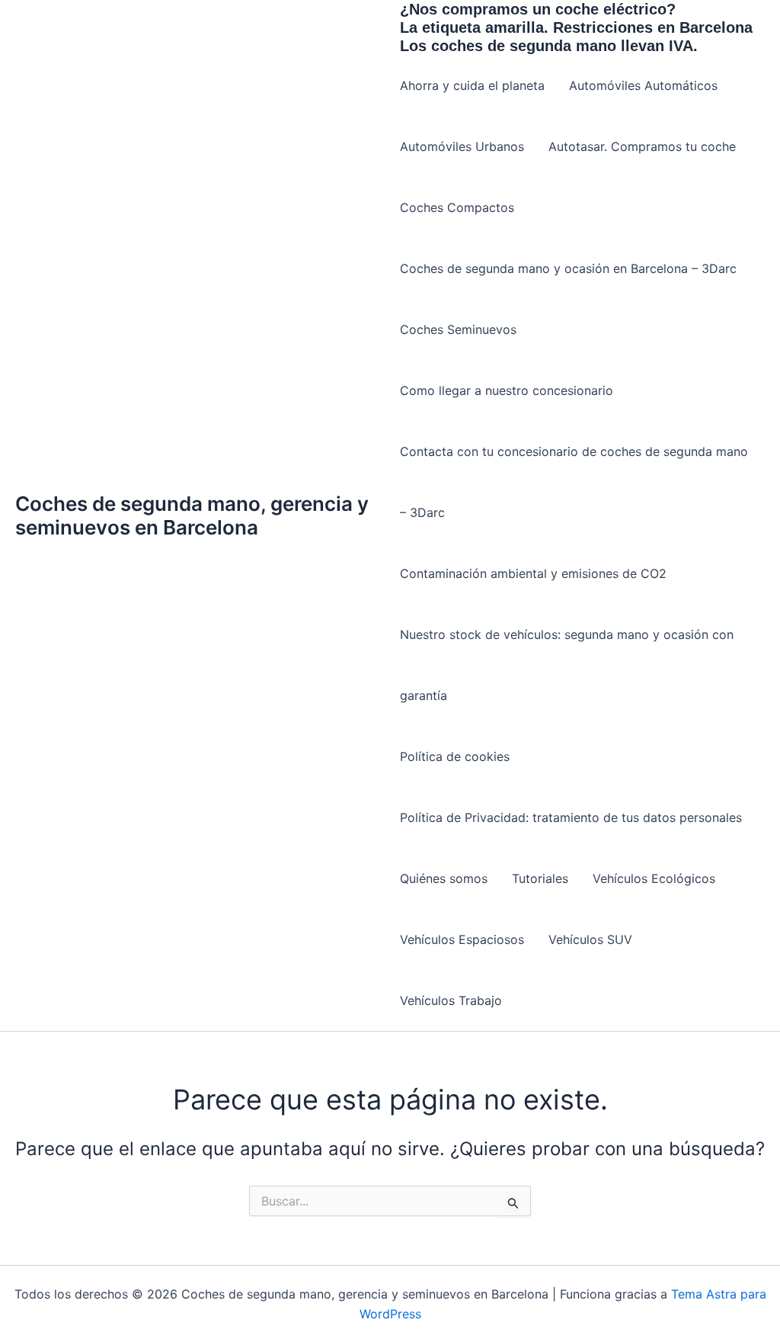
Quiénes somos (444, 878)
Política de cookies (455, 756)
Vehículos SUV (590, 939)
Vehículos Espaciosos (462, 939)
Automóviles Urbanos (462, 146)
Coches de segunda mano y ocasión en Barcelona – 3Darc (568, 268)
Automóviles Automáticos (643, 85)
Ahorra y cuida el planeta (472, 85)
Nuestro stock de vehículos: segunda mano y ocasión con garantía (567, 665)
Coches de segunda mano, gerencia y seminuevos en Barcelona (192, 515)
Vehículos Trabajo (451, 1000)
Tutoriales (540, 878)
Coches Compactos (457, 207)
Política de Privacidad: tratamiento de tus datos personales (571, 817)
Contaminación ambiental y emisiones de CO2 (533, 573)
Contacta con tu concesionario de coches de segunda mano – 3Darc (574, 482)
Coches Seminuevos (458, 329)
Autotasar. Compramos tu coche (642, 146)
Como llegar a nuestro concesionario (506, 390)
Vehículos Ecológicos (654, 878)
